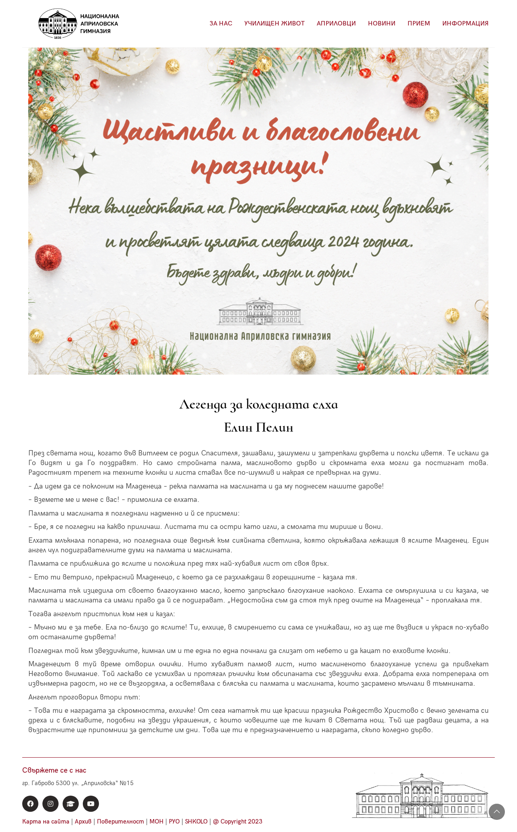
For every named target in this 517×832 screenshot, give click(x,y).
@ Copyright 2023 (238, 821)
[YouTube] (91, 804)
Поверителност (120, 821)
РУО (174, 821)
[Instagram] (50, 804)
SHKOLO (196, 821)
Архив (83, 821)
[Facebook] (30, 804)
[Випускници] (71, 804)
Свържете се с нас (54, 770)
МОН (156, 821)
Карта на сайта (45, 821)
